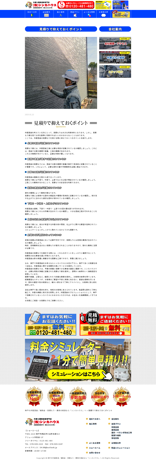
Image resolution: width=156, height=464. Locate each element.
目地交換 (115, 438)
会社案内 (46, 12)
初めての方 (32, 12)
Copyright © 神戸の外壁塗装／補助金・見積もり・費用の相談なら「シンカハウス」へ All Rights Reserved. (78, 458)
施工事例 (60, 12)
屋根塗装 (115, 429)
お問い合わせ (94, 452)
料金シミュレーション (120, 447)
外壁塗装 (115, 427)
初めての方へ (94, 419)
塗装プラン (75, 12)
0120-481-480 (46, 440)
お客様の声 (103, 12)
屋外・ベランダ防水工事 (121, 432)
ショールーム (94, 447)
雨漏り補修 (116, 435)
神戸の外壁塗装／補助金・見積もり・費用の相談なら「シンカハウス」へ (55, 410)
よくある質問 (89, 12)
